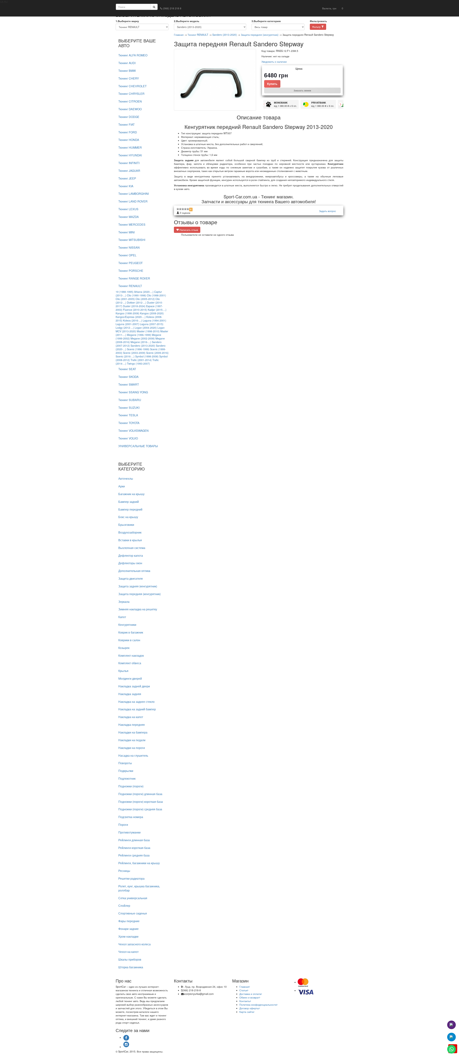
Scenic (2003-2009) (134, 353)
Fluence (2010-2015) (135, 309)
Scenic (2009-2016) (157, 353)
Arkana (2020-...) (143, 292)
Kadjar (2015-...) (157, 309)
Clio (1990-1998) (136, 295)
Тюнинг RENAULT (198, 34)
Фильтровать (318, 21)
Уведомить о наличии (274, 61)
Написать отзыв (188, 230)
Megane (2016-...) (141, 342)
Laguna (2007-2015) (151, 324)
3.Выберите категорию (266, 21)
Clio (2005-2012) (145, 299)
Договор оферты (249, 1008)
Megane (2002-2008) (143, 338)
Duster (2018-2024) (134, 306)
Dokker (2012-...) (136, 302)
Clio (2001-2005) (125, 299)
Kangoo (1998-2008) (127, 313)
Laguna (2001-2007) (127, 324)
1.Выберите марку (127, 21)
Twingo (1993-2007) (138, 363)
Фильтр (316, 27)
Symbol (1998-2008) (146, 356)
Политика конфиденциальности (258, 1004)
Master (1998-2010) (148, 331)
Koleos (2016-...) (132, 320)
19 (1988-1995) (124, 292)
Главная (179, 34)
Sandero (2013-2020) (143, 345)
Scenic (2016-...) (125, 356)
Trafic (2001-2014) (141, 360)
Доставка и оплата (250, 994)
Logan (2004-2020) (146, 327)
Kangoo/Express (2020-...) (131, 317)
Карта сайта (246, 1012)
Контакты (244, 1001)
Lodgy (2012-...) (125, 327)
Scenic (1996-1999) (138, 349)
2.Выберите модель (186, 21)
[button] (329, 8)
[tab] (142, 55)
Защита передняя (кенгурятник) (259, 34)
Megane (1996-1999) (139, 335)
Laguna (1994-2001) (154, 320)
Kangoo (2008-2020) (152, 313)
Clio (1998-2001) (156, 295)
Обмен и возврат (249, 997)
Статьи (243, 990)
